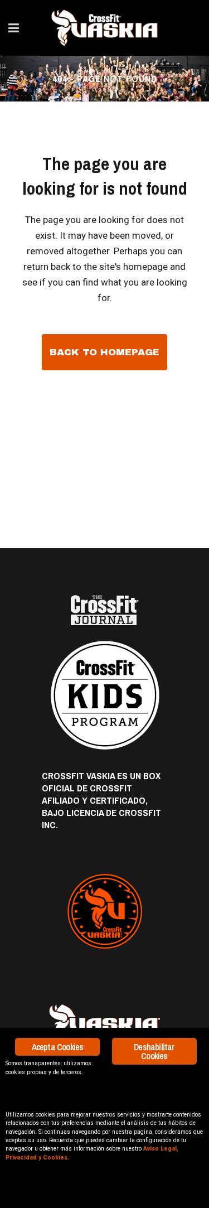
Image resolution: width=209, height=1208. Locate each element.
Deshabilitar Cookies (154, 1051)
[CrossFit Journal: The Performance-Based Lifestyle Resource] (104, 610)
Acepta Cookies (58, 1047)
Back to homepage (104, 352)
